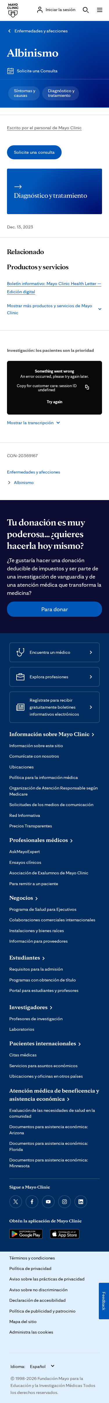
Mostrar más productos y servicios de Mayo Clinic (49, 309)
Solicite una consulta (34, 152)
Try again (54, 401)
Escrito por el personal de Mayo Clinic (44, 127)
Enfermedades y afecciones (41, 31)
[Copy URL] (87, 387)
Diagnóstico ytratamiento (61, 93)
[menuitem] (24, 93)
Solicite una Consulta (37, 71)
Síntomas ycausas (24, 93)
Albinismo (32, 52)
